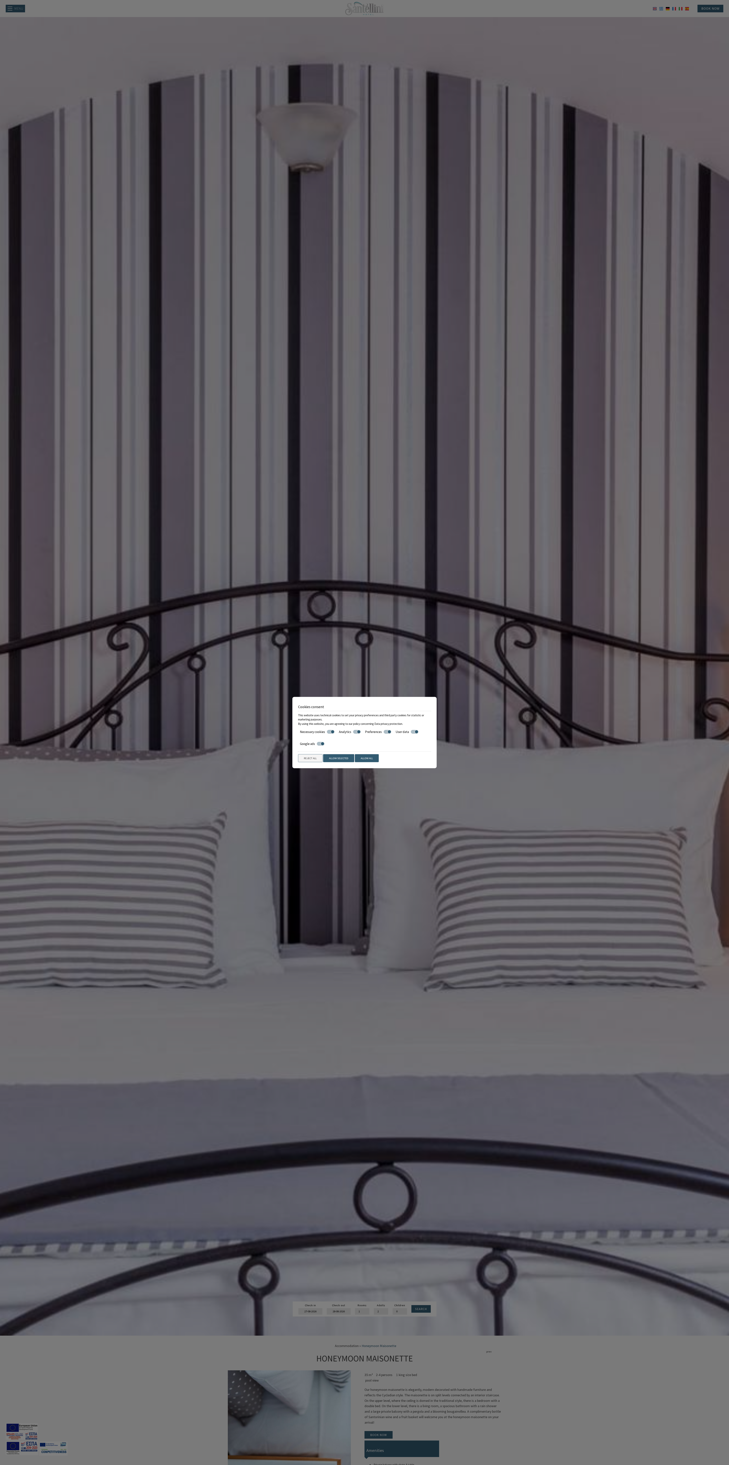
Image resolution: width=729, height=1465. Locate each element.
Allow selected (338, 758)
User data (402, 732)
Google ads (307, 744)
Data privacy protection (388, 723)
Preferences (373, 732)
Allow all (367, 758)
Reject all (310, 758)
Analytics (345, 732)
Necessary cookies (312, 732)
